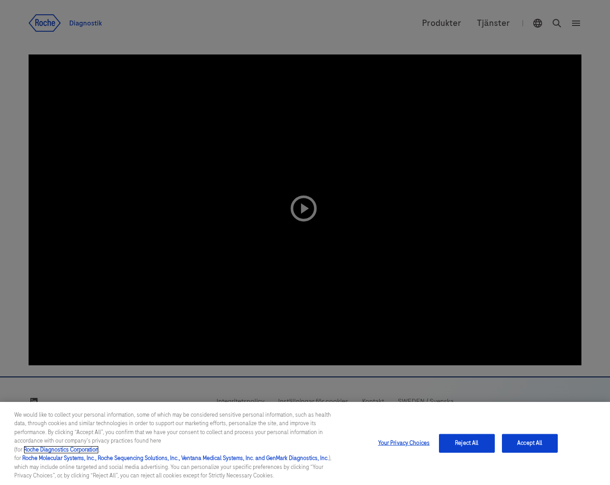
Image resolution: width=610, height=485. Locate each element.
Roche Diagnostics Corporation (61, 450)
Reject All (466, 443)
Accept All (529, 443)
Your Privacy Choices (404, 443)
